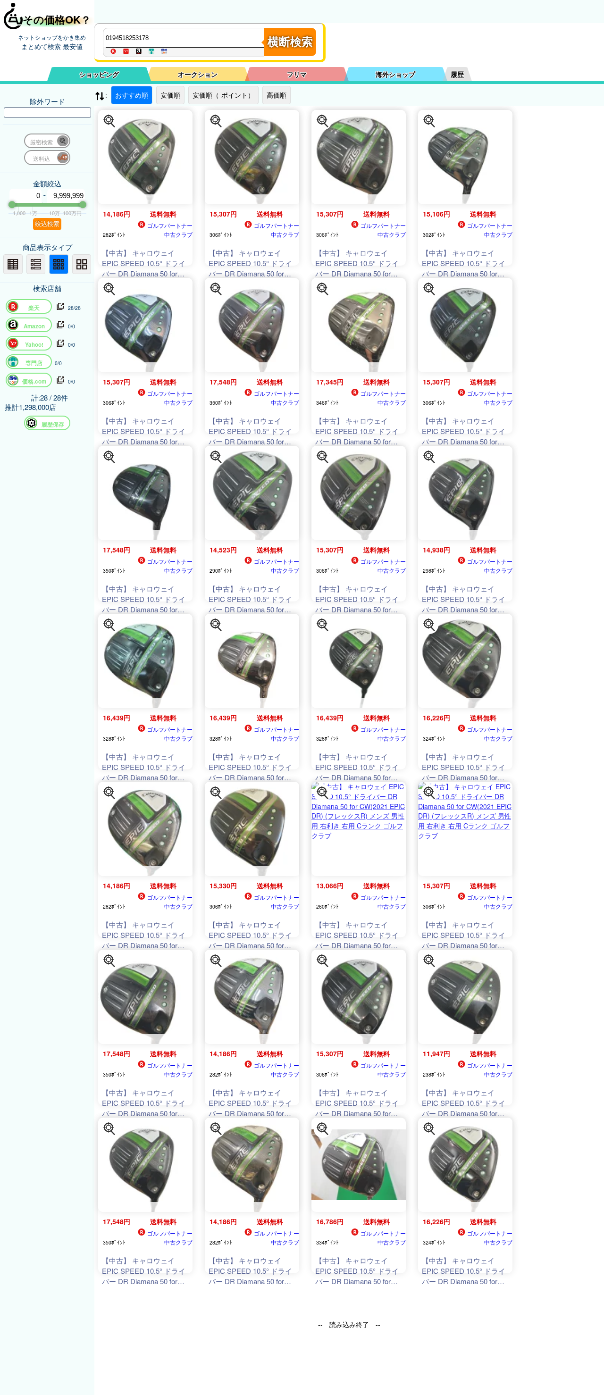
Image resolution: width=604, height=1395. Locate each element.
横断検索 (290, 41)
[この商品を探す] (109, 121)
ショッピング (99, 74)
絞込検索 (47, 223)
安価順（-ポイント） (223, 95)
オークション (198, 74)
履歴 (457, 74)
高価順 (276, 95)
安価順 (170, 95)
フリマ (297, 74)
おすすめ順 (131, 95)
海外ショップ (395, 74)
